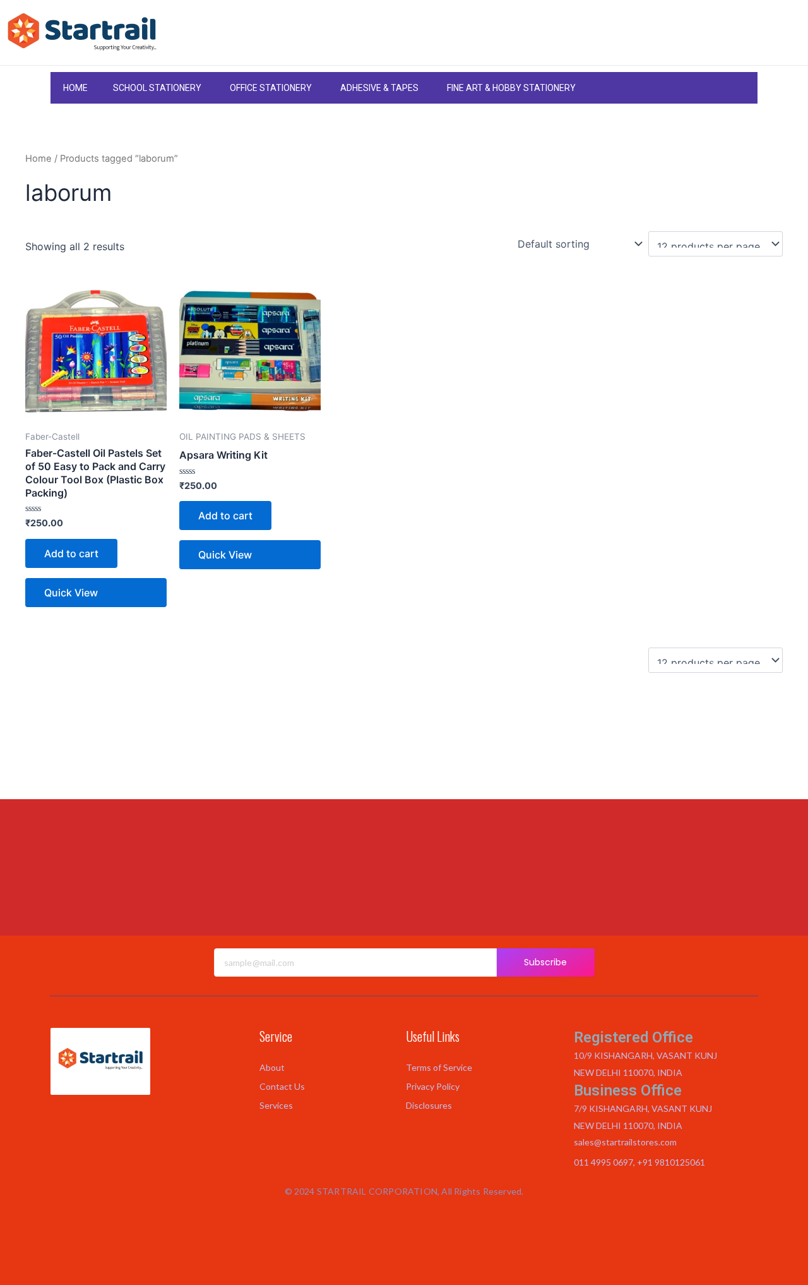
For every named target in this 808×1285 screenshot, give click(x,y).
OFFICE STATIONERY (271, 88)
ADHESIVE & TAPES (379, 88)
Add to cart (71, 553)
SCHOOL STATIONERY (157, 88)
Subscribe (545, 962)
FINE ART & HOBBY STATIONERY (511, 88)
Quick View (71, 592)
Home (38, 158)
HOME (75, 88)
